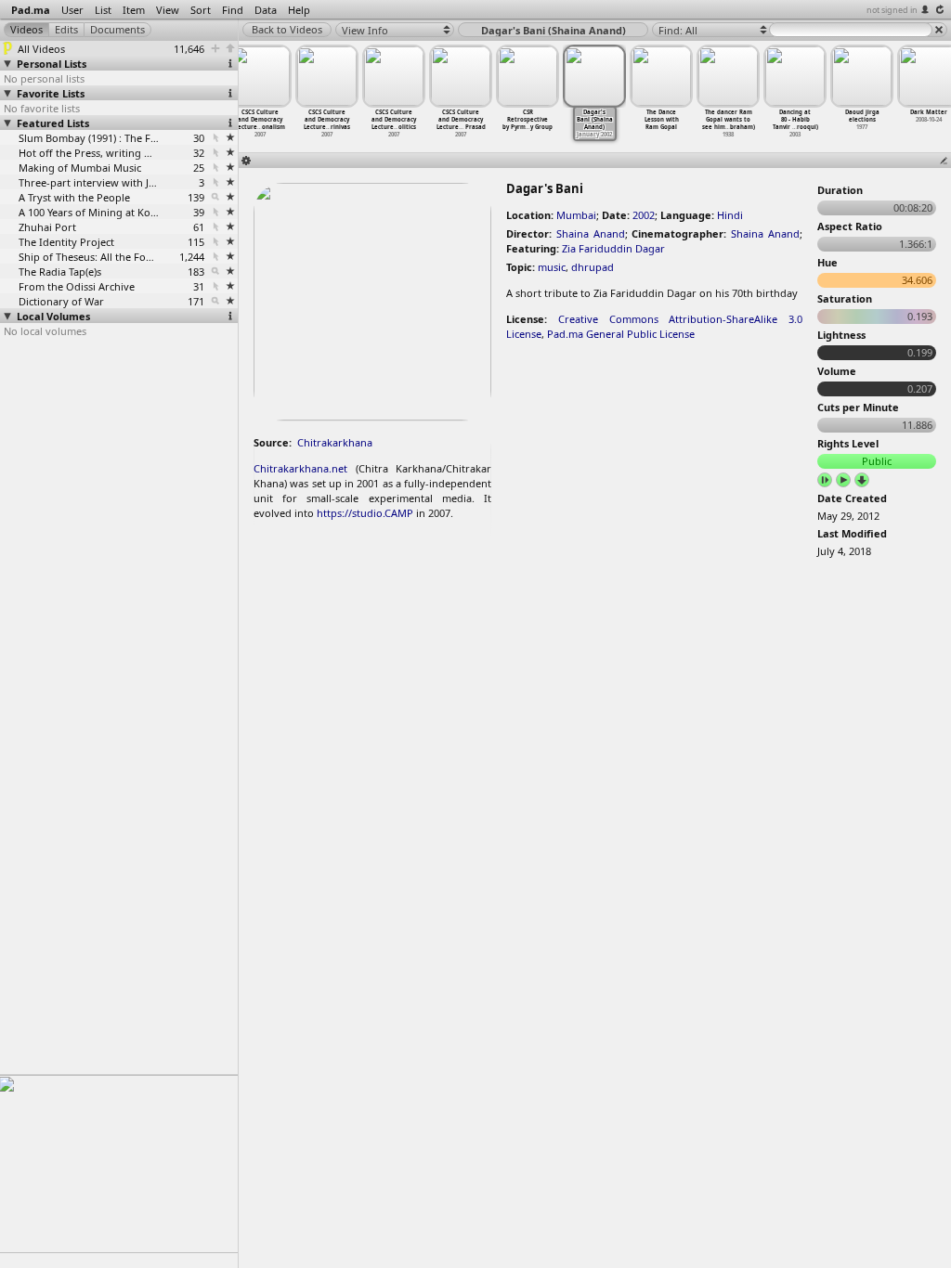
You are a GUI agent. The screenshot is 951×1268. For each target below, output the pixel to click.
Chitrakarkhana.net (300, 468)
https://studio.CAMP (365, 513)
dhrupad (592, 267)
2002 (643, 215)
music (552, 267)
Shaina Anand (590, 233)
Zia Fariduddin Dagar (613, 248)
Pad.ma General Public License (621, 334)
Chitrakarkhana (334, 442)
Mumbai (576, 215)
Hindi (730, 215)
